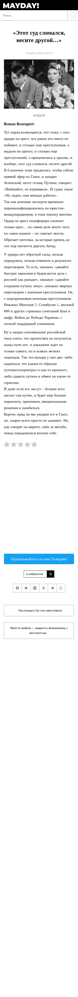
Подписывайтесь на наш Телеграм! (39, 558)
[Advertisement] (39, 502)
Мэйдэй (39, 115)
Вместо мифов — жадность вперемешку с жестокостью (39, 630)
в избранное (34, 574)
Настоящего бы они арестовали (40, 610)
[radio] (7, 445)
